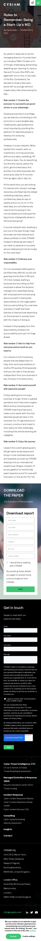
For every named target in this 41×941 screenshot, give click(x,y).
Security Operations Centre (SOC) (18, 785)
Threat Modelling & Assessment (17, 771)
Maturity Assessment (12, 823)
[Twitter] (31, 912)
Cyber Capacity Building (14, 819)
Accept (13, 936)
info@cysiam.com (12, 912)
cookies (32, 931)
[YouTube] (36, 912)
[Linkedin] (27, 912)
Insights (8, 829)
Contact (8, 836)
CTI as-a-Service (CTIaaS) (15, 768)
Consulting (9, 816)
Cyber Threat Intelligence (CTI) (19, 764)
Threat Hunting (10, 789)
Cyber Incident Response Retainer (18, 799)
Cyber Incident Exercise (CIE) (16, 809)
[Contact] (32, 3)
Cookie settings (28, 936)
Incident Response (13, 795)
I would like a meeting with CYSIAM (20, 564)
